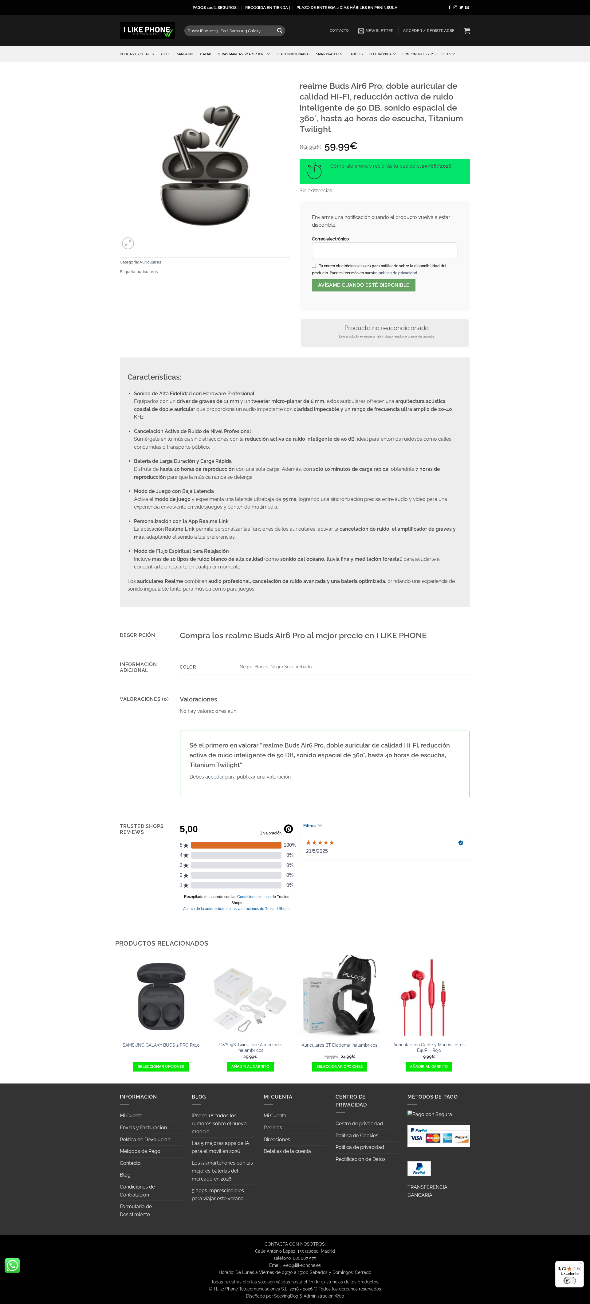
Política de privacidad (360, 1147)
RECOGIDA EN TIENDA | (267, 7)
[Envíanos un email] (467, 8)
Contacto (339, 31)
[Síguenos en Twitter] (461, 8)
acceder (214, 777)
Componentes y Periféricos (427, 54)
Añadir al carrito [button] (250, 1066)
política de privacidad (398, 273)
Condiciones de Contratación (137, 1191)
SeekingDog (286, 1295)
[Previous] (119, 1018)
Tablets (356, 54)
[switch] (570, 1280)
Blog (125, 1175)
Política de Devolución (145, 1139)
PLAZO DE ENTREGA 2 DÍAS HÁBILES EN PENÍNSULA (347, 7)
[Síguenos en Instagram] (455, 8)
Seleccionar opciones (161, 1066)
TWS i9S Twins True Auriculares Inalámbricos (250, 1047)
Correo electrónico (330, 238)
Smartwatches (329, 54)
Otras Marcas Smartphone (242, 54)
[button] (376, 30)
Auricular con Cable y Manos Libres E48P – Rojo (429, 1047)
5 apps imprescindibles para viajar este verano (218, 1194)
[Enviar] (279, 30)
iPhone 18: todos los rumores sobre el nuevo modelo (219, 1123)
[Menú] (580, 1264)
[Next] (470, 1018)
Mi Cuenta (131, 1116)
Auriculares (150, 262)
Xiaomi (205, 54)
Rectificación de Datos (361, 1159)
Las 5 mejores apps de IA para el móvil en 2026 (220, 1147)
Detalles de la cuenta (287, 1151)
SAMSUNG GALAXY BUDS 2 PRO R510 (161, 1045)
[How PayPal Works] (438, 1135)
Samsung (185, 54)
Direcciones (277, 1139)
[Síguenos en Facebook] (449, 8)
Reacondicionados (293, 54)
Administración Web (324, 1295)
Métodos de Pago (140, 1151)
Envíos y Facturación (143, 1127)
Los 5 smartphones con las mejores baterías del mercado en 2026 (222, 1170)
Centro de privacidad (359, 1123)
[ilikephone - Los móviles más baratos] (147, 30)
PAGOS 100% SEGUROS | (215, 7)
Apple (165, 54)
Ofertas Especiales (137, 54)
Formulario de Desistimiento (136, 1210)
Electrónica (380, 54)
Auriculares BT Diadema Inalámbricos (339, 1045)
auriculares (147, 271)
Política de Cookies (357, 1135)
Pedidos (273, 1127)
